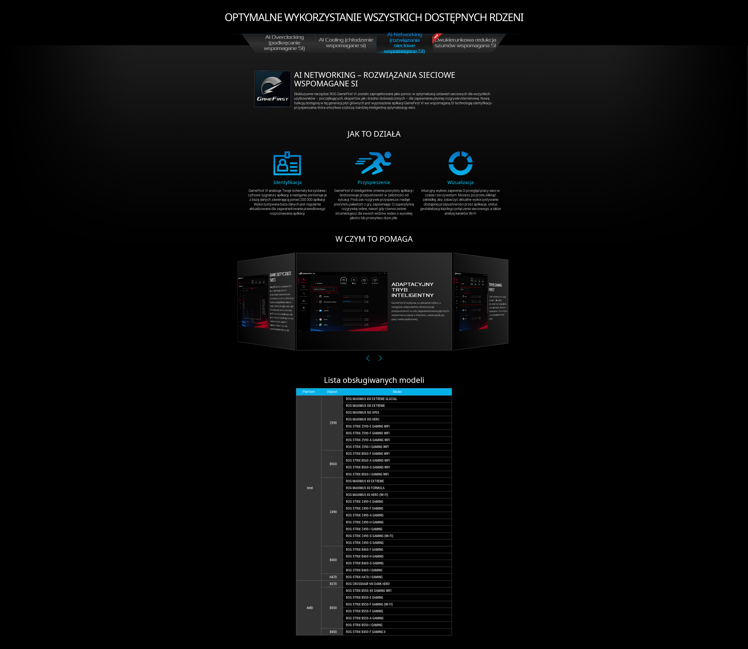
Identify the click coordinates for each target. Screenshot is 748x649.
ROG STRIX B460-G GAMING (365, 563)
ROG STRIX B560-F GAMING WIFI (368, 454)
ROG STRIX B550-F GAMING (364, 611)
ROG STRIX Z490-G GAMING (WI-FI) (369, 536)
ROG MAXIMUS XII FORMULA (365, 488)
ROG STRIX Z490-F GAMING (364, 508)
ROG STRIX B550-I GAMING (364, 625)
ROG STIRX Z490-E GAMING (364, 502)
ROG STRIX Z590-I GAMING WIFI (367, 447)
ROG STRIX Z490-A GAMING (365, 515)
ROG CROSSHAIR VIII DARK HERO (368, 584)
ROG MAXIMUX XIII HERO (362, 419)
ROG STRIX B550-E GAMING (364, 597)
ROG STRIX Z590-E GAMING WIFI (368, 426)
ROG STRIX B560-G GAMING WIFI (368, 467)
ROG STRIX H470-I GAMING (364, 577)
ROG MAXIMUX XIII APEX (362, 412)
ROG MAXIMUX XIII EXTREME (365, 406)
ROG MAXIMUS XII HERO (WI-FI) (367, 495)
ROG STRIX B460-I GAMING (364, 570)
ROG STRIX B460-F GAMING (364, 550)
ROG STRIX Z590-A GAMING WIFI (368, 440)
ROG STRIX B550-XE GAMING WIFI (369, 591)
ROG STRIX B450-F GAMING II (365, 632)
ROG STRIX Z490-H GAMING (365, 522)
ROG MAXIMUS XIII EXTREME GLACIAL (371, 399)
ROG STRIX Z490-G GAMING (365, 543)
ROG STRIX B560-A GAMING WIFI (368, 460)
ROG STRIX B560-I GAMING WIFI (367, 474)
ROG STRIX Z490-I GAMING (364, 529)
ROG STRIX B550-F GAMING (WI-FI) (369, 604)
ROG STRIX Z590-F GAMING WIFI (368, 433)
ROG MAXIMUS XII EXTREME (365, 481)
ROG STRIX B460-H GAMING (365, 556)
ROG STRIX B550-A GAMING (365, 618)
